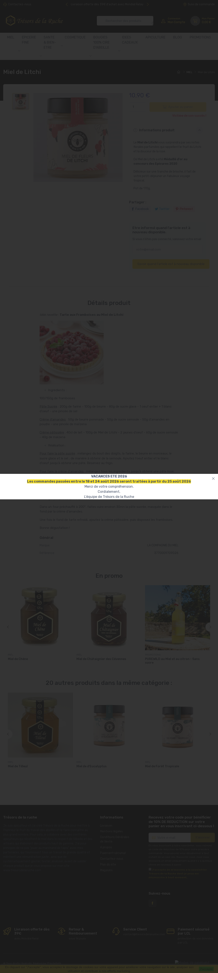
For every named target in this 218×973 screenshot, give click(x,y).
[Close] (213, 478)
